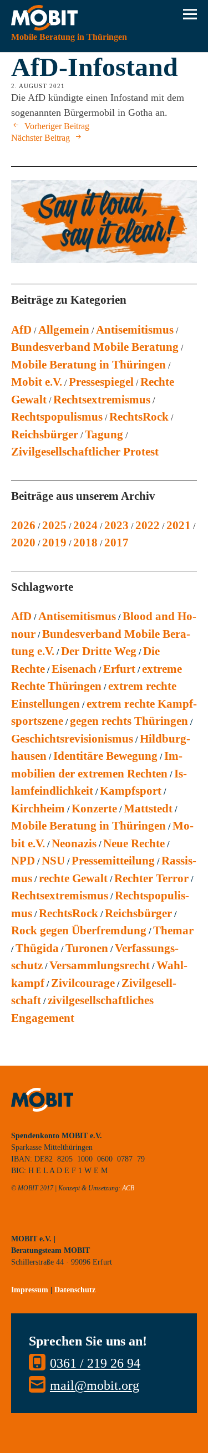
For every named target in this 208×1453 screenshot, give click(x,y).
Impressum (29, 1290)
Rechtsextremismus (101, 399)
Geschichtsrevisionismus (72, 738)
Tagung (104, 434)
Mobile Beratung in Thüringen (88, 364)
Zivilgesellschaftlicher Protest (85, 451)
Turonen (86, 948)
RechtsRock (139, 416)
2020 (23, 542)
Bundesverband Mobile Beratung (95, 347)
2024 (85, 525)
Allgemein (63, 329)
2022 (147, 525)
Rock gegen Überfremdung (78, 930)
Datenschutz (74, 1290)
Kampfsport (130, 790)
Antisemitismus (135, 329)
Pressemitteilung (113, 860)
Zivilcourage (83, 983)
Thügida (37, 948)
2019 (54, 542)
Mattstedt (148, 808)
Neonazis (74, 843)
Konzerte (94, 808)
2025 (54, 525)
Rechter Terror (151, 878)
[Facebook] (69, 1222)
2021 (178, 525)
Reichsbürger (44, 434)
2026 (23, 525)
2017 (116, 542)
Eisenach (74, 669)
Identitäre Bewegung (105, 756)
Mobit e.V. (36, 381)
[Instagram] (44, 1222)
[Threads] (94, 1222)
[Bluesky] (19, 1222)
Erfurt (119, 669)
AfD (21, 329)
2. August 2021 (38, 86)
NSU (53, 860)
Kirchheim (38, 808)
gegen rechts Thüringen (129, 721)
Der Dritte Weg (98, 651)
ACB (128, 1188)
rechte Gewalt (73, 878)
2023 (116, 525)
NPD (23, 860)
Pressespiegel (101, 381)
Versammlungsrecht (99, 965)
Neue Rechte (134, 843)
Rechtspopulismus (57, 416)
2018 (85, 542)
